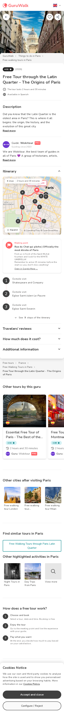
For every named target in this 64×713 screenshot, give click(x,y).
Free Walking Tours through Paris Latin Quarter (32, 546)
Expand (14, 230)
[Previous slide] (8, 34)
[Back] (6, 17)
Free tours (8, 363)
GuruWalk (8, 56)
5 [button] (22, 207)
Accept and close (32, 695)
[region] (32, 206)
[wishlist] (49, 17)
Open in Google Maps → (26, 269)
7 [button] (44, 221)
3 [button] (41, 196)
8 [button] (39, 207)
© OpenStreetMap (49, 230)
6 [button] (18, 221)
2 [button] (46, 196)
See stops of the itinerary (34, 317)
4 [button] (22, 192)
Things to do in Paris (29, 56)
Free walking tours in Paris (17, 60)
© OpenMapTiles (32, 230)
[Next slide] (56, 34)
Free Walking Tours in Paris (17, 367)
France (22, 363)
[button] (37, 190)
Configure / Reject (32, 706)
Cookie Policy (31, 684)
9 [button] (35, 201)
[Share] (57, 17)
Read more (9, 130)
